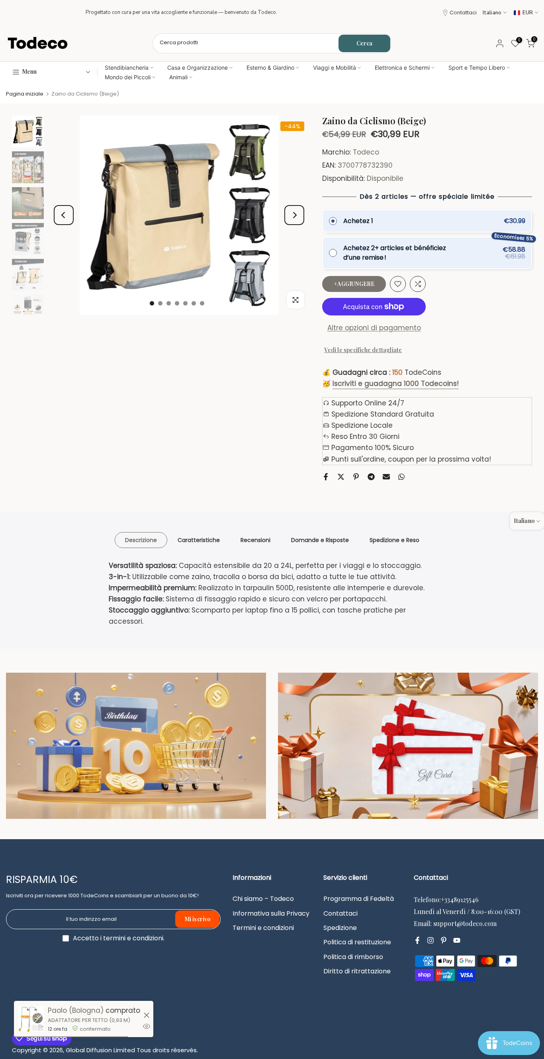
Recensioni (255, 540)
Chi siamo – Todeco (263, 899)
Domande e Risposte (320, 540)
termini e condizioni (133, 938)
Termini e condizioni (263, 928)
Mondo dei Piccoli (128, 77)
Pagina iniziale (24, 93)
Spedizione (340, 928)
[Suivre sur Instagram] (430, 940)
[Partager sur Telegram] (371, 476)
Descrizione (141, 540)
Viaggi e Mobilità (334, 67)
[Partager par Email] (386, 476)
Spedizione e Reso (394, 540)
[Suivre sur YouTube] (456, 940)
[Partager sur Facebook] (325, 476)
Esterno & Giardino (270, 67)
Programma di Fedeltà (358, 899)
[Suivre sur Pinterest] (443, 940)
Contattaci (463, 12)
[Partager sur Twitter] (340, 476)
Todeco (366, 152)
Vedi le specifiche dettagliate (363, 350)
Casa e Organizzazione (197, 67)
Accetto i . (118, 938)
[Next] (294, 215)
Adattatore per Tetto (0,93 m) (89, 1020)
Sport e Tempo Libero (476, 67)
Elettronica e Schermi (402, 67)
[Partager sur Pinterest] (356, 476)
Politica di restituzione (357, 942)
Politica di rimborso (353, 957)
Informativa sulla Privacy (271, 913)
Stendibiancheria (127, 67)
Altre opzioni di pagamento (374, 328)
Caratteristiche (199, 540)
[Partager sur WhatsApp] (401, 476)
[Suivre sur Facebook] (417, 940)
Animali (178, 77)
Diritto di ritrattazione (357, 971)
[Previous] (64, 215)
